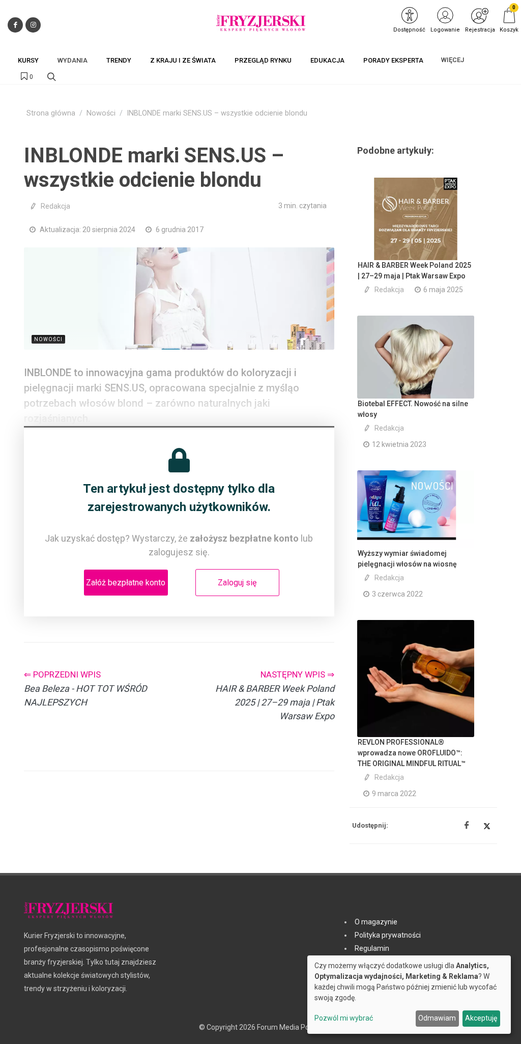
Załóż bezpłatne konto (125, 582)
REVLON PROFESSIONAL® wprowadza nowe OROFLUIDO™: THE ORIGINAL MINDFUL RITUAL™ (412, 753)
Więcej (452, 60)
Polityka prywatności (388, 935)
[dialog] (409, 994)
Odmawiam (437, 1018)
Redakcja (55, 206)
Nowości (100, 113)
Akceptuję (481, 1018)
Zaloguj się (237, 582)
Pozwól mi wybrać (343, 1018)
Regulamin (372, 948)
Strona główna (50, 113)
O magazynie (376, 922)
